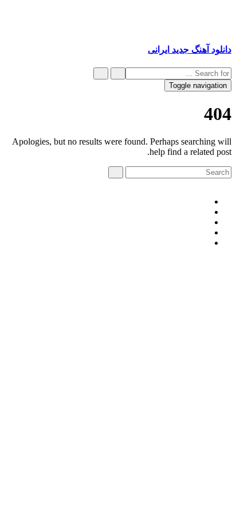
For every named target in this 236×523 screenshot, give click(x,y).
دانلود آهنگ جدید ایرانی (189, 49)
